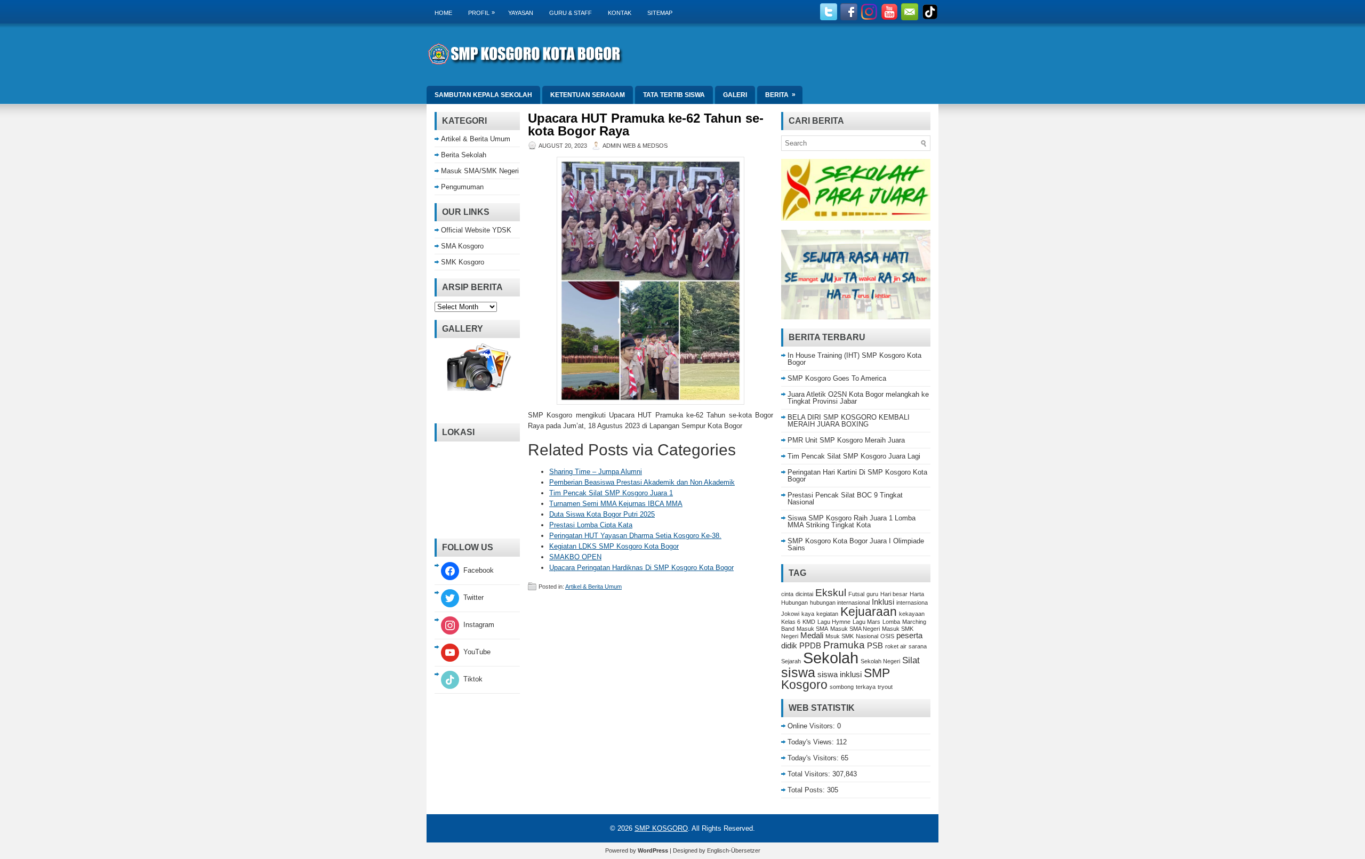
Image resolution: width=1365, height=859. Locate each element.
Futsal (856, 594)
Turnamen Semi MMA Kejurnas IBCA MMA (615, 504)
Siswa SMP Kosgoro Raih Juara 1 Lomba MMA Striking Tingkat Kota (852, 521)
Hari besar (894, 594)
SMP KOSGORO (661, 828)
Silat (911, 660)
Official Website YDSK (476, 230)
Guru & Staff (570, 13)
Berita (780, 95)
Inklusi (883, 602)
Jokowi (790, 614)
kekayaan (912, 614)
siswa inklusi (839, 674)
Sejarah (791, 661)
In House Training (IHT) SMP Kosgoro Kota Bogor (854, 358)
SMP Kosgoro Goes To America (837, 378)
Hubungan (794, 602)
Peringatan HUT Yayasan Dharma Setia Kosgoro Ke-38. (635, 536)
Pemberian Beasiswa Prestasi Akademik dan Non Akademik (642, 482)
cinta (787, 594)
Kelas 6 (790, 622)
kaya (807, 614)
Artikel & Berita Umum (593, 586)
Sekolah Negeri (880, 661)
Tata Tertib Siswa (674, 95)
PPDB (810, 645)
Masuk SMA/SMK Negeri (480, 171)
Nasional (867, 636)
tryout (885, 687)
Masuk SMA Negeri (855, 628)
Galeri (735, 95)
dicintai (804, 594)
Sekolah (830, 658)
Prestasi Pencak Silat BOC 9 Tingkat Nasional (845, 498)
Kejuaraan (868, 612)
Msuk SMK (839, 636)
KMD (808, 622)
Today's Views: (812, 742)
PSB (875, 645)
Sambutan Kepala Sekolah (483, 95)
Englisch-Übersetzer (733, 850)
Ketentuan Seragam (587, 95)
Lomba (891, 622)
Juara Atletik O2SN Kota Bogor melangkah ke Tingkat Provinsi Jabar (858, 397)
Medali (811, 635)
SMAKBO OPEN (575, 557)
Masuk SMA (812, 628)
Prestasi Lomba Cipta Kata (590, 525)
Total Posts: (807, 790)
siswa (798, 672)
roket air (895, 646)
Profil (481, 12)
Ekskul (830, 592)
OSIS (887, 636)
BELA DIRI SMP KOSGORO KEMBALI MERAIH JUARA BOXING (849, 420)
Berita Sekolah (463, 155)
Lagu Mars (866, 622)
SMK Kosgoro (462, 262)
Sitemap (659, 13)
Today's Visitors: (814, 758)
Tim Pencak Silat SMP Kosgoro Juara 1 (611, 493)
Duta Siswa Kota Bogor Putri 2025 (602, 514)
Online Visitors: (812, 726)
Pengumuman (462, 187)
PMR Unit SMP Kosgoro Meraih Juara (846, 440)
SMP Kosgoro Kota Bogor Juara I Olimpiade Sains (856, 544)
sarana (918, 646)
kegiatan (827, 614)
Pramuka (844, 645)
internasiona (912, 602)
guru (872, 594)
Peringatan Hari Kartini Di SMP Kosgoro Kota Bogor (857, 475)
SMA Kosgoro (462, 246)
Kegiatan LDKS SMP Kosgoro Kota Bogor (614, 546)
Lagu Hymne (833, 622)
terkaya (866, 687)
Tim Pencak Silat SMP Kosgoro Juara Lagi (854, 456)
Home (443, 13)
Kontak (619, 13)
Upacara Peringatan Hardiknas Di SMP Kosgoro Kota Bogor (641, 568)
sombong (842, 687)
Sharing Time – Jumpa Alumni (595, 472)
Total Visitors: (810, 774)
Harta (917, 594)
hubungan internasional (840, 602)
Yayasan (520, 13)
